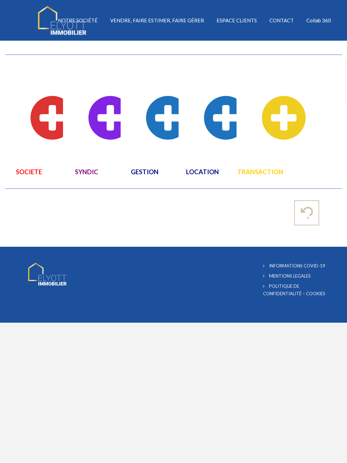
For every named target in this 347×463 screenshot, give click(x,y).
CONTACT (281, 20)
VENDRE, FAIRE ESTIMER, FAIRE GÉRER (157, 20)
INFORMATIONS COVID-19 (297, 265)
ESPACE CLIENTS (237, 20)
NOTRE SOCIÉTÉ (78, 20)
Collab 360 (318, 20)
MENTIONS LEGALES (290, 276)
